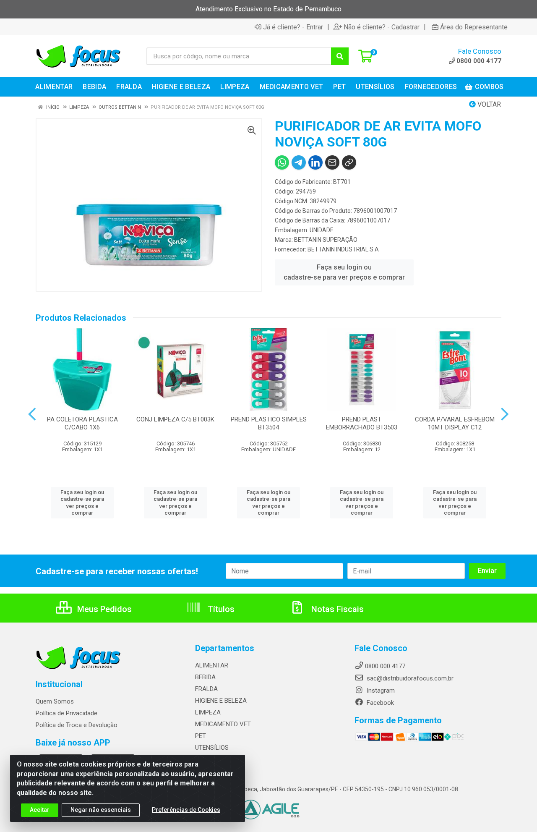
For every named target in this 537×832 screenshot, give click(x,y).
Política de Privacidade (66, 713)
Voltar (488, 104)
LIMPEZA (208, 712)
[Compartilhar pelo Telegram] (299, 162)
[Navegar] (32, 414)
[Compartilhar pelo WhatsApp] (282, 162)
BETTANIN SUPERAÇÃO (325, 239)
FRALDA (206, 689)
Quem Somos (55, 701)
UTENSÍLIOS (212, 747)
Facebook (379, 702)
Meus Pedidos (103, 609)
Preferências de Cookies (186, 809)
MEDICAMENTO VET (223, 724)
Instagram (380, 690)
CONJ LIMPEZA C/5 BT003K (175, 419)
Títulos (220, 609)
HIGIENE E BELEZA (221, 700)
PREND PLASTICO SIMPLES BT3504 (269, 423)
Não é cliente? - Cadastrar (382, 27)
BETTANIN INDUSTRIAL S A (343, 249)
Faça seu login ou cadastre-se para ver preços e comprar (344, 272)
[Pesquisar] (340, 56)
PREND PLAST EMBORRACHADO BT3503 (361, 423)
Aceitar (40, 809)
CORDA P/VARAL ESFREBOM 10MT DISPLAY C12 (455, 423)
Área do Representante (474, 27)
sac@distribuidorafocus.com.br (409, 678)
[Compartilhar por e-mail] (332, 162)
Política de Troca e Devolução (76, 725)
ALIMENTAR (211, 665)
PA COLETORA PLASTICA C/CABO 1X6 (82, 423)
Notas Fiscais (336, 609)
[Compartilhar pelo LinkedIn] (315, 162)
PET (200, 736)
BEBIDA (205, 677)
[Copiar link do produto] (349, 162)
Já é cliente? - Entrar (293, 27)
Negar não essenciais (100, 809)
